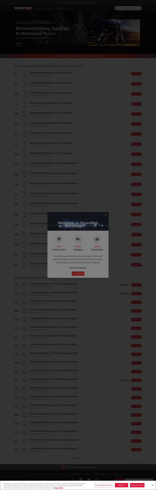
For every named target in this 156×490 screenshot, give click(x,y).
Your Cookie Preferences (104, 485)
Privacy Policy (58, 488)
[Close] (152, 485)
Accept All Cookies (137, 485)
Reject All (121, 485)
